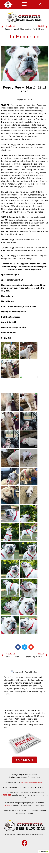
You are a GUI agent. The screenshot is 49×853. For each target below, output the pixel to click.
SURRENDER (6, 795)
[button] (24, 4)
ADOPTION (7, 805)
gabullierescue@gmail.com (31, 782)
